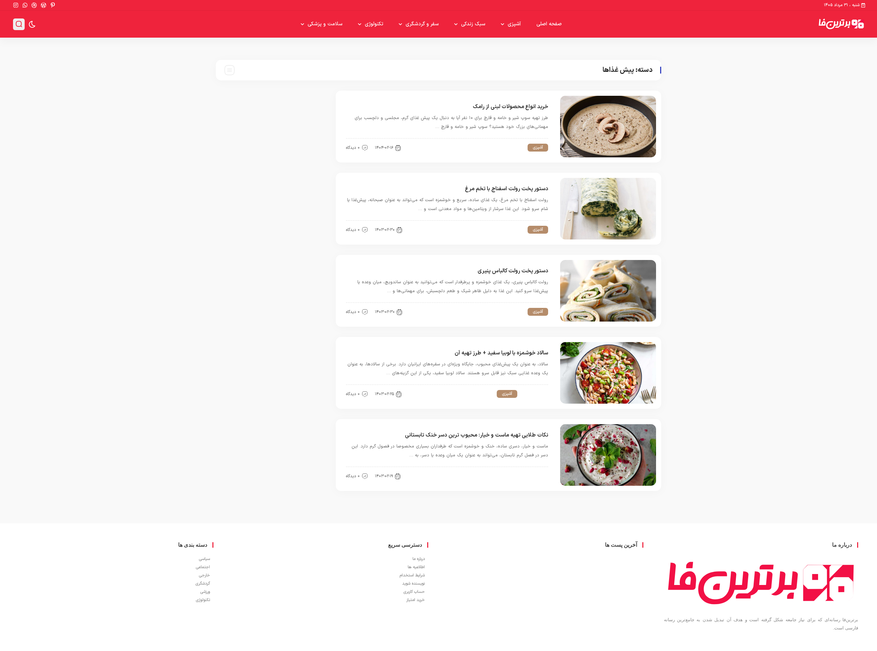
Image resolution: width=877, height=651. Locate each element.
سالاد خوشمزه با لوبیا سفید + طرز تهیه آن (501, 353)
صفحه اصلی (549, 24)
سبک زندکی (473, 24)
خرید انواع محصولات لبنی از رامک (510, 107)
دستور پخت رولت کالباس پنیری (513, 271)
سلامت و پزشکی (325, 24)
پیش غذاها (511, 147)
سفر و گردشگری (422, 24)
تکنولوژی (374, 24)
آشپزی (514, 24)
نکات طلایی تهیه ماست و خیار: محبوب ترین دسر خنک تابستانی (476, 435)
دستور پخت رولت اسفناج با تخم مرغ (506, 189)
